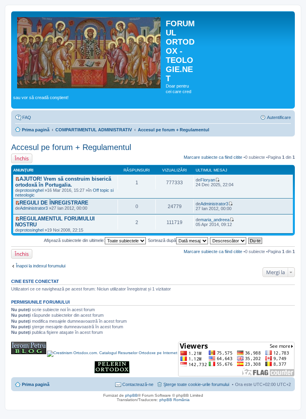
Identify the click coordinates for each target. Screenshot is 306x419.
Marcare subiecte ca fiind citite (213, 157)
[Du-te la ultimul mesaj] (217, 179)
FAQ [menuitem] (26, 117)
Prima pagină (35, 129)
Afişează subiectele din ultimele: (74, 240)
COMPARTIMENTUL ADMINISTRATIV (93, 129)
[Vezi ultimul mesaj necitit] (17, 179)
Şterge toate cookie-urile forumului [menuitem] (196, 384)
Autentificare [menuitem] (279, 117)
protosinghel (31, 190)
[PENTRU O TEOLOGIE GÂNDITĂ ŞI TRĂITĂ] (28, 353)
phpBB (131, 395)
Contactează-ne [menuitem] (137, 384)
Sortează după (162, 240)
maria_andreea (215, 219)
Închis (22, 158)
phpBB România (174, 400)
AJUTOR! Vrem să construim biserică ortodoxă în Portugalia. (63, 182)
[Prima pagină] (89, 51)
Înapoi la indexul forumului (40, 265)
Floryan (207, 179)
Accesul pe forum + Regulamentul (173, 129)
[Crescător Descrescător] (228, 240)
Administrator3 (34, 208)
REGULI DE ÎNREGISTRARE (54, 203)
